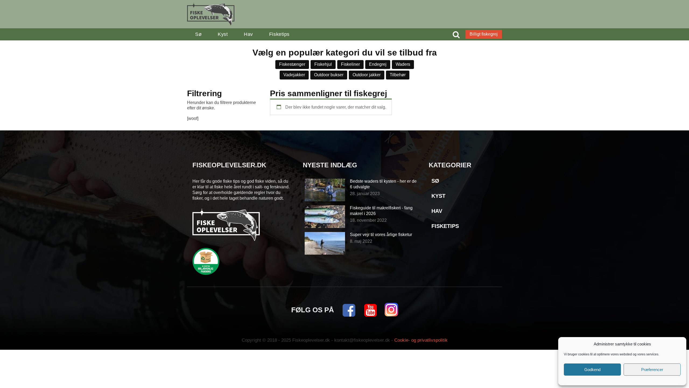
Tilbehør (398, 74)
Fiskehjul (323, 64)
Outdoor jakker (367, 74)
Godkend (592, 369)
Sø (198, 34)
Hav (248, 34)
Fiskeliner (350, 64)
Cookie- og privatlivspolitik (421, 340)
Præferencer (652, 369)
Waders (403, 64)
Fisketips (279, 34)
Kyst (223, 34)
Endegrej (377, 64)
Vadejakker (294, 74)
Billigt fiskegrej (484, 34)
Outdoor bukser (328, 74)
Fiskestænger (292, 64)
